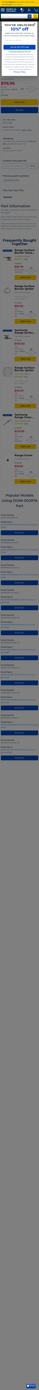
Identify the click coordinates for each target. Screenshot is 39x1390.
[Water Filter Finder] (22, 9)
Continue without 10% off (20, 52)
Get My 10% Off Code (19, 47)
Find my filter (18, 4)
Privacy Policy (19, 72)
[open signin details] (29, 10)
